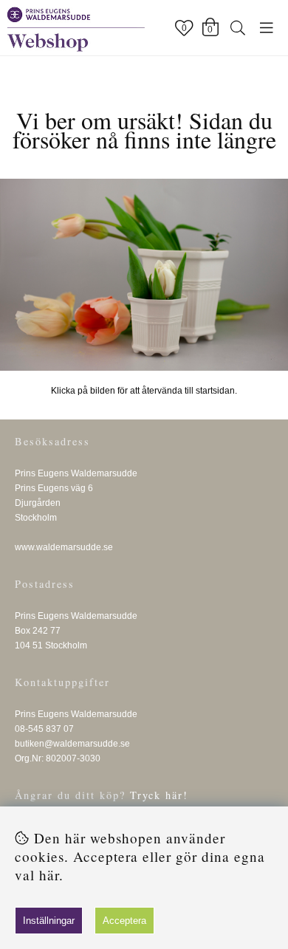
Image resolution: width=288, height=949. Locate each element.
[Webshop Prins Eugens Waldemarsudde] (144, 275)
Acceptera (124, 920)
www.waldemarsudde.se (64, 547)
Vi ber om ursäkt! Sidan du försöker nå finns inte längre (144, 129)
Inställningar (49, 920)
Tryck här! (159, 795)
